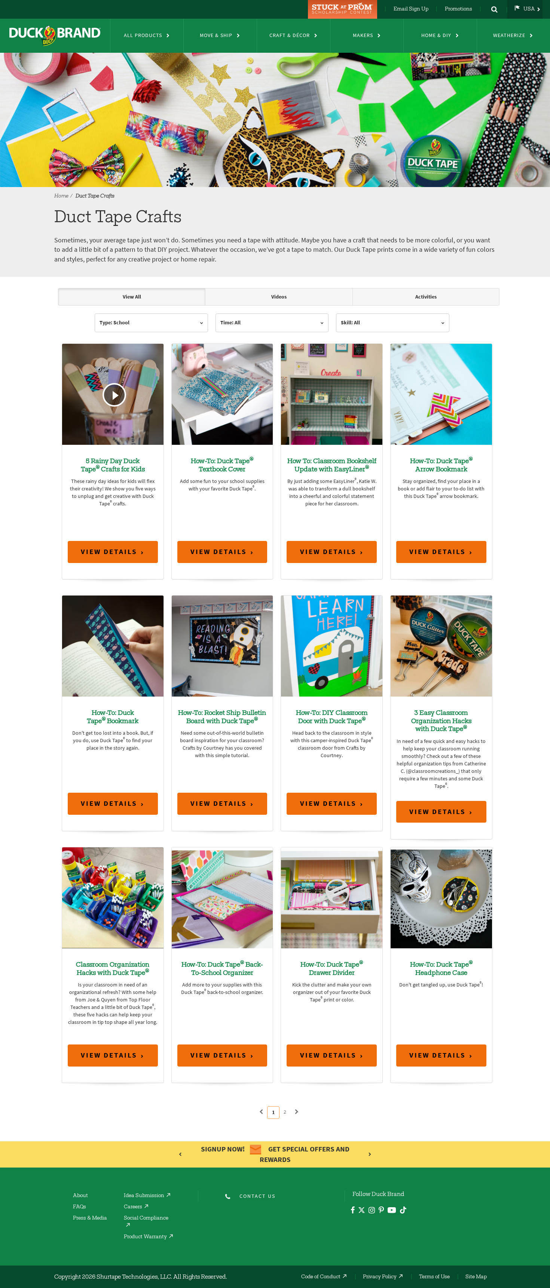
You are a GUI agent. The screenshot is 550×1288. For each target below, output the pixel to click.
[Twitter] (361, 1211)
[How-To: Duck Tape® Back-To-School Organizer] (222, 897)
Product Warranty (145, 1237)
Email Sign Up (411, 9)
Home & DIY (436, 35)
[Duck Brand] (55, 35)
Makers (363, 35)
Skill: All (350, 322)
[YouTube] (392, 1211)
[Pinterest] (381, 1211)
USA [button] (529, 9)
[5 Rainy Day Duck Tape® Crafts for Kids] (113, 393)
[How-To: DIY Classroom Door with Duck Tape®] (331, 645)
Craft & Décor (289, 35)
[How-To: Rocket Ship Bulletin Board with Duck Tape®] (222, 645)
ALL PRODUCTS (143, 35)
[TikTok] (403, 1208)
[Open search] (494, 9)
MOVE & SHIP (216, 35)
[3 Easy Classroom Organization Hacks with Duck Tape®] (441, 645)
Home (61, 196)
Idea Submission (144, 1196)
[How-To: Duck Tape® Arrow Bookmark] (441, 393)
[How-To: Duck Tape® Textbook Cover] (222, 393)
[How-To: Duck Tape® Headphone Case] (441, 897)
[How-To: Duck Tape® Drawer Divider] (331, 897)
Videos (279, 296)
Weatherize (509, 35)
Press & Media (90, 1218)
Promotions (458, 9)
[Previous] (261, 1112)
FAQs (79, 1207)
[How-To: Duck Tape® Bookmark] (113, 645)
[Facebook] (353, 1211)
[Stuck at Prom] (343, 9)
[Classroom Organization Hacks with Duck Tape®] (113, 897)
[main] (275, 707)
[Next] (296, 1112)
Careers (133, 1207)
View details (109, 551)
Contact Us (257, 1196)
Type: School (114, 322)
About (80, 1196)
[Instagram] (372, 1211)
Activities (426, 296)
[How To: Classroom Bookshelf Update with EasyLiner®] (331, 393)
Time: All (230, 322)
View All (132, 296)
